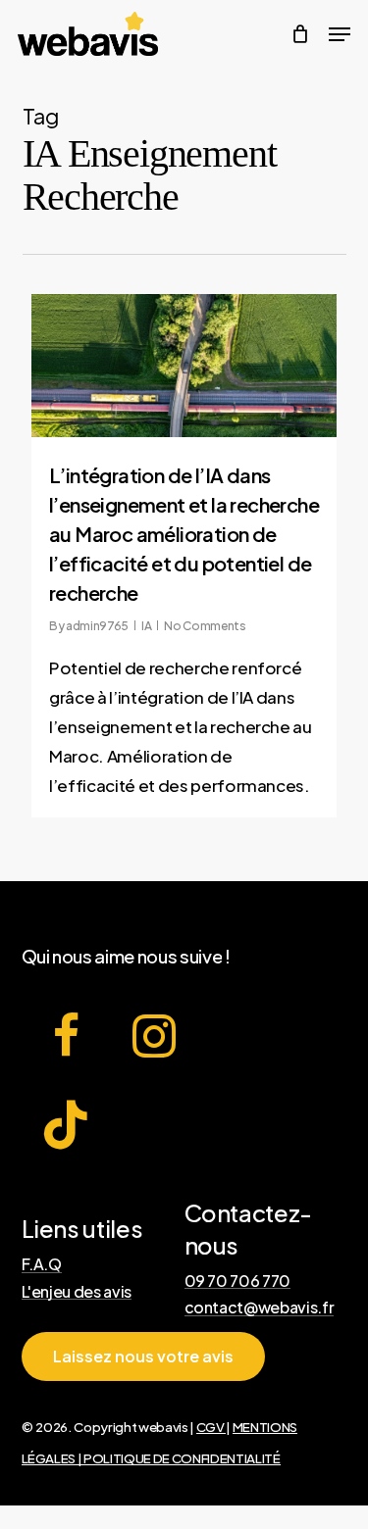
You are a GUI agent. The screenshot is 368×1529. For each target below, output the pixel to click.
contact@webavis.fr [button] (259, 1307)
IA (146, 625)
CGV (211, 1426)
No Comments (204, 625)
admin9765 (97, 625)
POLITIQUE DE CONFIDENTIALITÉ (181, 1458)
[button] (143, 1356)
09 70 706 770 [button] (237, 1281)
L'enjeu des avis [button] (77, 1292)
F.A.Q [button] (42, 1264)
